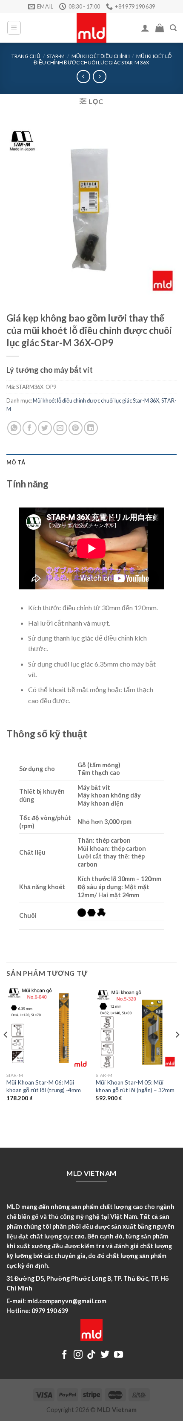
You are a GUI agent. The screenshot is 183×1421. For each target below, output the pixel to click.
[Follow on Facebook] (64, 1355)
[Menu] (14, 28)
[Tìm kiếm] (173, 28)
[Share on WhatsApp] (14, 428)
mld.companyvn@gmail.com (66, 1301)
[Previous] (6, 1051)
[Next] (177, 1051)
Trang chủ (25, 56)
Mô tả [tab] (15, 462)
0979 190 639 (49, 1310)
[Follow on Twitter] (104, 1355)
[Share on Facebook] (30, 428)
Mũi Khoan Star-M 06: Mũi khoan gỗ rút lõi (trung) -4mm (43, 1086)
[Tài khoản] (145, 27)
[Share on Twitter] (45, 428)
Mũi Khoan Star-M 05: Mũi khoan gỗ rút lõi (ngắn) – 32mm (135, 1086)
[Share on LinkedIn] (91, 428)
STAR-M (56, 56)
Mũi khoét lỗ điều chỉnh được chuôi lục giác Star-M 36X (103, 59)
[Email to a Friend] (60, 428)
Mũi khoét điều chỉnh (100, 56)
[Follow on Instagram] (78, 1355)
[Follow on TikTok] (91, 1355)
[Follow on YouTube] (118, 1355)
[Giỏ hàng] (159, 27)
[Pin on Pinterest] (76, 428)
